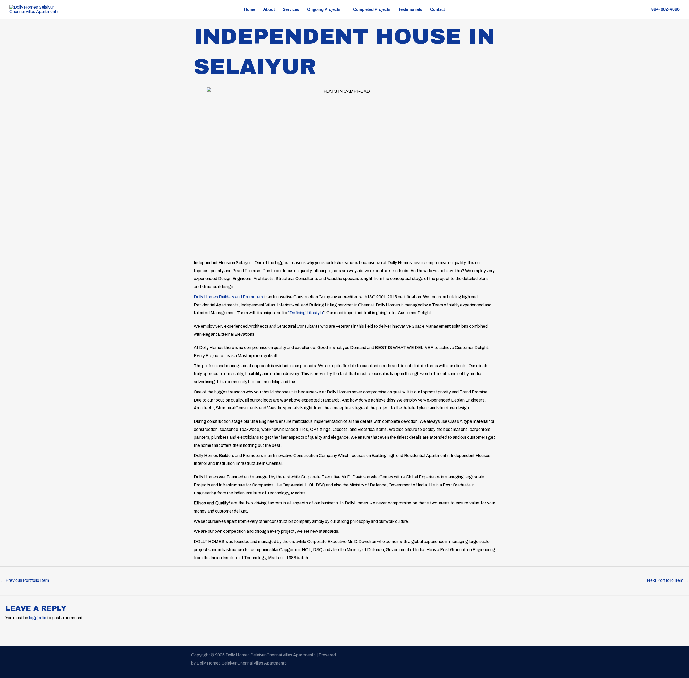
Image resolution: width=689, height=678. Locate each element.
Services (291, 9)
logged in (37, 617)
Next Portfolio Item (667, 580)
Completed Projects (371, 9)
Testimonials (410, 9)
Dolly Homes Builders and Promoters (228, 297)
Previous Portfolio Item (25, 580)
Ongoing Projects (323, 9)
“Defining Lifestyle (305, 312)
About (269, 9)
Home (249, 9)
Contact (437, 9)
